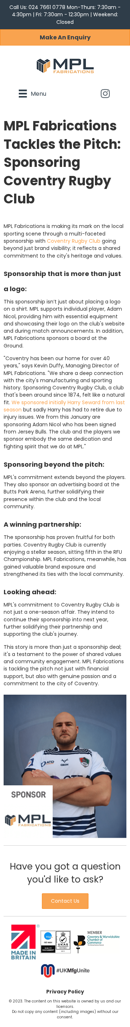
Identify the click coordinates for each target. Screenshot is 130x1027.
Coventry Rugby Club (73, 241)
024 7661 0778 (48, 7)
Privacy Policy (65, 991)
